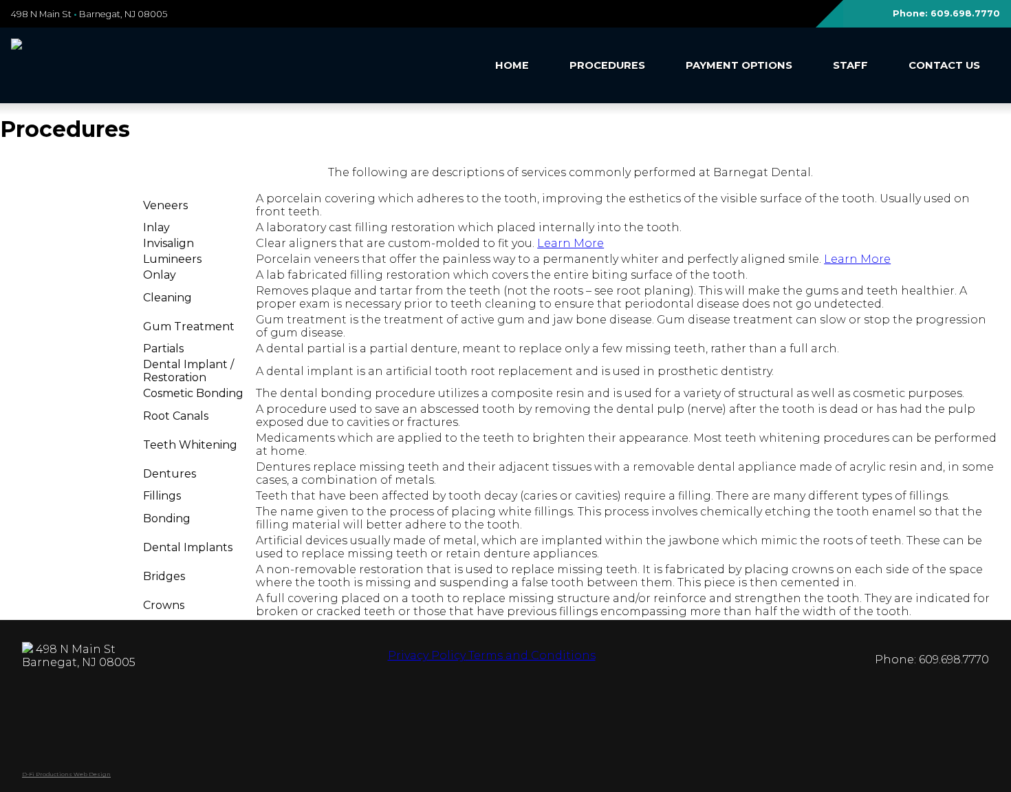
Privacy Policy (427, 655)
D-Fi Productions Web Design (66, 774)
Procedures (607, 65)
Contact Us (944, 65)
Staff (850, 65)
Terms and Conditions (531, 655)
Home (512, 65)
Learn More (570, 243)
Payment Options (739, 65)
